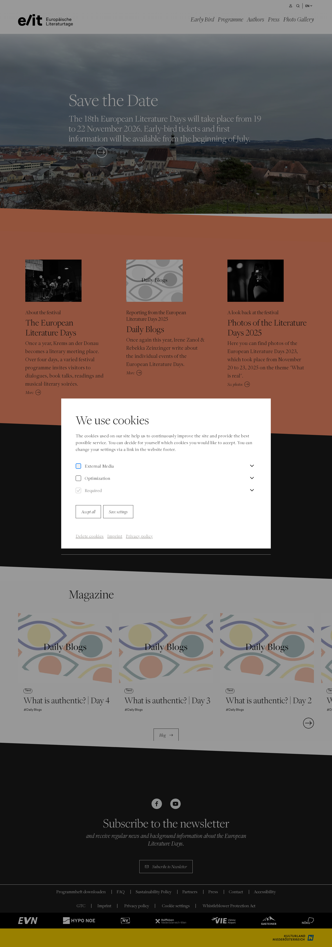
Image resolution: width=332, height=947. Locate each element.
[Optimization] (78, 478)
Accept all (88, 511)
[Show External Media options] (251, 466)
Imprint (114, 536)
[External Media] (78, 466)
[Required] (78, 490)
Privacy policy (139, 536)
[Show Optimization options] (251, 478)
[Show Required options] (251, 490)
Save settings (118, 511)
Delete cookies (90, 536)
